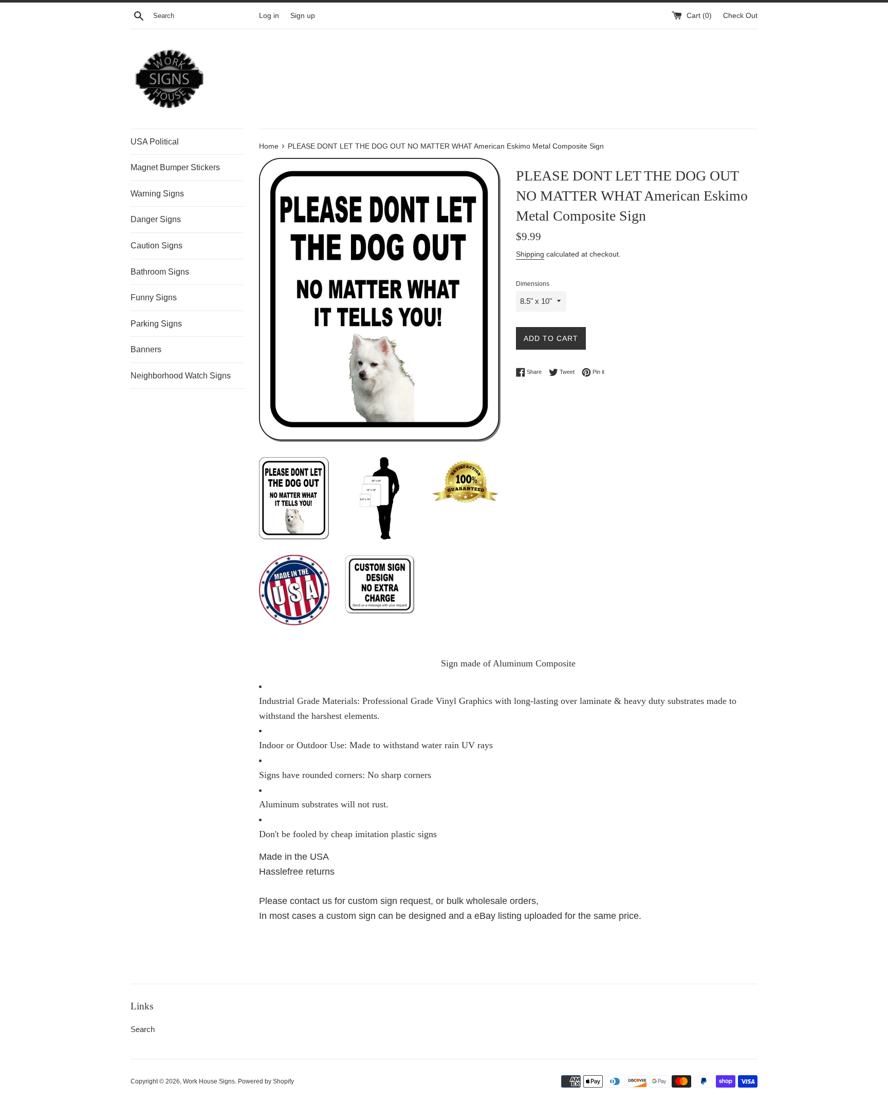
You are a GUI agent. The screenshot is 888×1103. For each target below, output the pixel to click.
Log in (269, 16)
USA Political (155, 141)
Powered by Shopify (266, 1081)
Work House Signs (209, 1081)
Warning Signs (157, 193)
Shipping (530, 254)
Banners (146, 349)
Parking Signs (156, 323)
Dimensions (532, 283)
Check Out (740, 16)
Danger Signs (156, 219)
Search (143, 1029)
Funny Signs (154, 297)
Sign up (302, 16)
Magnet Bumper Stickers (175, 167)
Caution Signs (156, 245)
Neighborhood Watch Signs (181, 375)
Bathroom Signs (160, 271)
